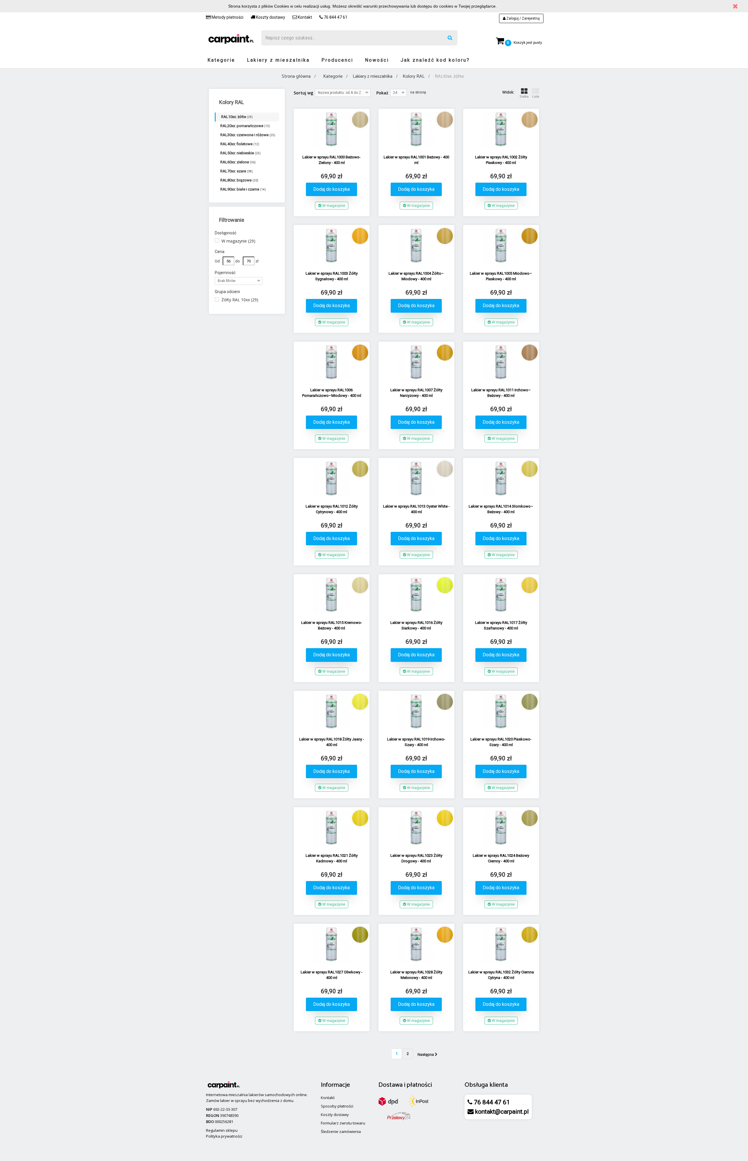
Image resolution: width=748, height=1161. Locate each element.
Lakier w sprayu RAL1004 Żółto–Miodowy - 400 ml (416, 276)
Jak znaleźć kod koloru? (435, 60)
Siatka (524, 96)
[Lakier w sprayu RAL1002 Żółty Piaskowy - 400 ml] (501, 129)
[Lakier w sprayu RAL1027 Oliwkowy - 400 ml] (331, 944)
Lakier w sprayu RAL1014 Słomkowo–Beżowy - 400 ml (501, 509)
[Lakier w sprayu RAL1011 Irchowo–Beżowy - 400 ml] (501, 362)
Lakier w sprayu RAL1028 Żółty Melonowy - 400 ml (416, 975)
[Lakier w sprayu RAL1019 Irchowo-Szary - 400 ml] (416, 711)
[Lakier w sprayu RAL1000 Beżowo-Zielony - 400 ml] (331, 129)
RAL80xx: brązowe (239, 180)
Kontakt (304, 17)
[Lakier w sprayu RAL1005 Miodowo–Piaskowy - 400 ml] (501, 246)
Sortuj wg (303, 93)
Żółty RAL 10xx (239, 299)
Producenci (337, 60)
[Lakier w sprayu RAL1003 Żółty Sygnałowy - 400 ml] (331, 246)
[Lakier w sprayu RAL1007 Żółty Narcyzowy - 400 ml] (416, 362)
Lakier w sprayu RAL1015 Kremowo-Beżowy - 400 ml (331, 625)
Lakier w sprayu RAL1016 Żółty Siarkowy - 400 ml (416, 625)
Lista (535, 96)
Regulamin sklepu (222, 1130)
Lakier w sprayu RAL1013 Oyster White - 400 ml (416, 509)
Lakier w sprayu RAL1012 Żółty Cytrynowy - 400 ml (332, 509)
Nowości (377, 60)
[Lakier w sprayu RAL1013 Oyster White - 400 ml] (416, 479)
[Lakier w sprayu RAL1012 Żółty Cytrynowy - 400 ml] (331, 479)
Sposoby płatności (337, 1106)
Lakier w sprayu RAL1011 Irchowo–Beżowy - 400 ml (501, 393)
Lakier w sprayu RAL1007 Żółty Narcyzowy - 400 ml (416, 393)
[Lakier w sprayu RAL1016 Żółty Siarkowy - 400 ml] (416, 595)
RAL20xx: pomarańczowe (245, 126)
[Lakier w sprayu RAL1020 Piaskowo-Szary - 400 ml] (501, 711)
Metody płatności (227, 17)
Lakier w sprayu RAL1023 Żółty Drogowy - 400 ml (416, 858)
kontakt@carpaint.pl (501, 1111)
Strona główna (296, 76)
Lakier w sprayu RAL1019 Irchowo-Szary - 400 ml (416, 742)
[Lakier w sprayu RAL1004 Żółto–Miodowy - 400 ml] (416, 246)
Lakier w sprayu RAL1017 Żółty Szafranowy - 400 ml (501, 625)
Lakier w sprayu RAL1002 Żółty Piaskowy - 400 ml (501, 160)
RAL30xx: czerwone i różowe (247, 135)
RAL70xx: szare (236, 171)
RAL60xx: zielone (238, 162)
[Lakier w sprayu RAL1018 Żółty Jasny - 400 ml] (331, 711)
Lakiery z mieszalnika (278, 60)
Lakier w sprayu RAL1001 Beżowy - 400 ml (416, 160)
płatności (419, 1085)
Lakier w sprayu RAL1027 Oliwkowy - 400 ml (331, 975)
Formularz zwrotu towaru (343, 1123)
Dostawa (390, 1085)
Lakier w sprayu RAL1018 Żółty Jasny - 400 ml (331, 742)
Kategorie (221, 60)
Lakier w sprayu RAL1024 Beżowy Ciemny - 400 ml (501, 858)
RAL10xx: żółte (237, 117)
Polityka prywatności (224, 1136)
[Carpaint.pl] (231, 38)
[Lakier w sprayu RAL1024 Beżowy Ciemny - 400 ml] (501, 828)
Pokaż (382, 93)
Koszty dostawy (270, 17)
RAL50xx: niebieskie (240, 153)
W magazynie (238, 241)
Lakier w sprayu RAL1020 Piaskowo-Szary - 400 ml (500, 742)
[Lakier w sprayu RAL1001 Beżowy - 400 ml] (416, 129)
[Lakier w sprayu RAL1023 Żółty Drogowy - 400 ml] (416, 828)
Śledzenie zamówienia (341, 1131)
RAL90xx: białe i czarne (243, 189)
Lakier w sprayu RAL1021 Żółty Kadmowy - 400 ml (332, 858)
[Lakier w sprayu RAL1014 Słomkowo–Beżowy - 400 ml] (501, 479)
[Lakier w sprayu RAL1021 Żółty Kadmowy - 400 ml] (331, 828)
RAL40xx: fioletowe (239, 144)
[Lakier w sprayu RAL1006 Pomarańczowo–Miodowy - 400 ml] (331, 362)
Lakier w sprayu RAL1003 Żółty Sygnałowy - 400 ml (332, 276)
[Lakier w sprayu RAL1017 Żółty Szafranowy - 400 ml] (501, 595)
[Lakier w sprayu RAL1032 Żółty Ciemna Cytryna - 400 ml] (501, 944)
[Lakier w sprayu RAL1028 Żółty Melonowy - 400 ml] (416, 944)
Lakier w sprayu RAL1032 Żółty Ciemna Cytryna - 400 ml (501, 975)
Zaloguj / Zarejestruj (522, 18)
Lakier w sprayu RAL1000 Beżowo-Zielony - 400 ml (331, 160)
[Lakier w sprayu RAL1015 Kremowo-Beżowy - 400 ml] (331, 595)
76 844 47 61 (335, 17)
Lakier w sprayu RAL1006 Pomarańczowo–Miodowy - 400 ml (331, 393)
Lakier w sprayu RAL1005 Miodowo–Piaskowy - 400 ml (501, 276)
